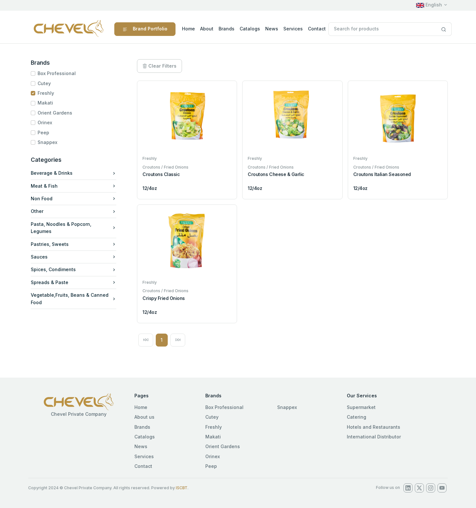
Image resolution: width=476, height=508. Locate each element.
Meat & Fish (44, 186)
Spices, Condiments (53, 269)
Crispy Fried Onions (163, 298)
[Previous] (145, 340)
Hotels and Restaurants (373, 427)
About (206, 28)
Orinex (45, 122)
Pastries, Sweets (50, 244)
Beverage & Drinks (52, 173)
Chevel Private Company (79, 414)
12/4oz (149, 188)
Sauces (39, 257)
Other (37, 211)
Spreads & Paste (49, 282)
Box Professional (57, 73)
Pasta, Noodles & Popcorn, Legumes (61, 227)
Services (293, 28)
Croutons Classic (161, 174)
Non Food (41, 198)
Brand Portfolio (150, 28)
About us (144, 417)
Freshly (46, 93)
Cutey (44, 83)
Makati (45, 102)
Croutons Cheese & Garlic (276, 174)
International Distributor (374, 436)
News (271, 28)
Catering (356, 417)
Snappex (47, 142)
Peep (43, 132)
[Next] (177, 340)
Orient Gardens (55, 113)
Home (188, 28)
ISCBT (181, 487)
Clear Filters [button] (161, 66)
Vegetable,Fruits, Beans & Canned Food (69, 298)
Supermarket (361, 407)
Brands (226, 28)
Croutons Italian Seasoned (382, 174)
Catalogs (250, 28)
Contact (317, 28)
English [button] (433, 4)
